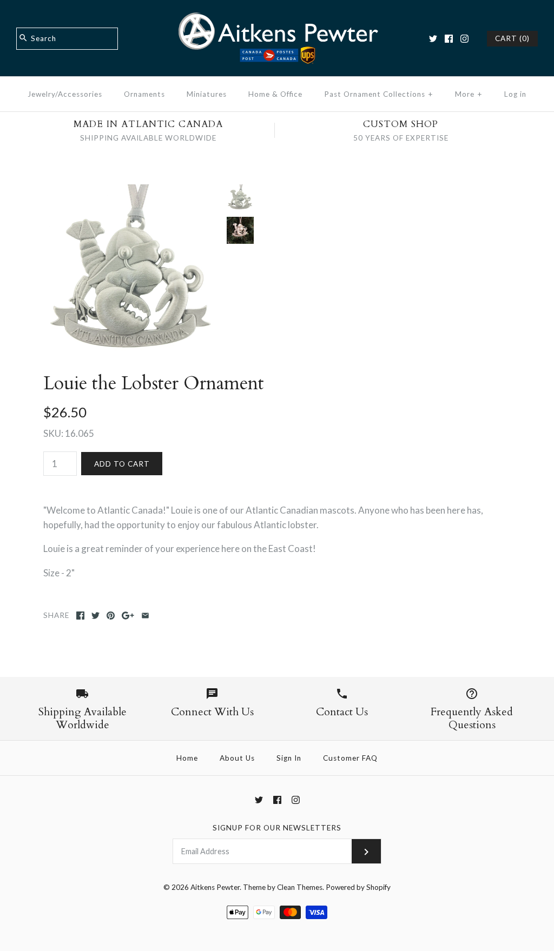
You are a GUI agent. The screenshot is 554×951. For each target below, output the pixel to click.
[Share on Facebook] (80, 615)
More (469, 94)
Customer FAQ (350, 758)
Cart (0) (512, 38)
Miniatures (207, 94)
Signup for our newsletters (277, 827)
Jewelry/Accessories (65, 94)
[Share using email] (145, 615)
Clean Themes (299, 887)
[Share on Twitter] (95, 615)
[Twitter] (433, 39)
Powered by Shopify (358, 887)
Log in (515, 94)
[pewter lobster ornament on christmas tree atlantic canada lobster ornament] (240, 230)
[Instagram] (464, 39)
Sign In (288, 758)
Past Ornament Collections (378, 94)
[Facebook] (449, 39)
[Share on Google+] (128, 615)
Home (187, 758)
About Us (237, 758)
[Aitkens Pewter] (277, 18)
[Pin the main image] (111, 615)
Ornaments (144, 94)
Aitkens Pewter (215, 887)
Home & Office (275, 94)
